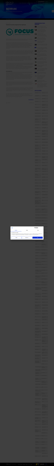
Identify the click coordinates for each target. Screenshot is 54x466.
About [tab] (38, 230)
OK (37, 237)
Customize (26, 237)
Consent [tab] (16, 230)
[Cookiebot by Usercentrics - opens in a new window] (35, 227)
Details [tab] (27, 230)
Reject (16, 237)
